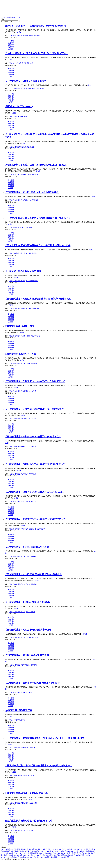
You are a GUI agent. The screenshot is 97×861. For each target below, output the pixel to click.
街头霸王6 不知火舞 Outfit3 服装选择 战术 (55, 849)
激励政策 (39, 853)
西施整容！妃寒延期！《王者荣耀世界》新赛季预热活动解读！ (36, 26)
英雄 (33, 748)
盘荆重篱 (25, 391)
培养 (23, 336)
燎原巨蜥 (25, 474)
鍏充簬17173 (5, 857)
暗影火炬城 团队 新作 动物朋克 (16, 849)
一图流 (28, 336)
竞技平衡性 (40, 89)
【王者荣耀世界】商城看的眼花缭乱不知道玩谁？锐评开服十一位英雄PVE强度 (44, 738)
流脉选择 (34, 363)
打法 (34, 446)
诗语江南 (22, 720)
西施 (11, 35)
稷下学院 (29, 253)
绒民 (75, 853)
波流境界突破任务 (39, 529)
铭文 (27, 692)
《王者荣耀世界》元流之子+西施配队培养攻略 (28, 629)
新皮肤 (32, 147)
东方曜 (24, 200)
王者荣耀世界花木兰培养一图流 (20, 354)
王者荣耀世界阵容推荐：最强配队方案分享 (26, 793)
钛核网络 (89, 849)
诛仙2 (15, 63)
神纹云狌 (25, 446)
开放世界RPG (35, 336)
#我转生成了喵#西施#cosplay (19, 106)
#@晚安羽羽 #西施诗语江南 (18, 710)
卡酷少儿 (43, 851)
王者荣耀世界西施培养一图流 (19, 326)
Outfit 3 (3, 849)
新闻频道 (8, 17)
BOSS (31, 391)
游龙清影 (26, 63)
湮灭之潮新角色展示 (34, 849)
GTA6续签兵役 (37, 855)
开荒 (23, 612)
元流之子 (32, 612)
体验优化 (33, 89)
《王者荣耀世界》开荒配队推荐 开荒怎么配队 (28, 602)
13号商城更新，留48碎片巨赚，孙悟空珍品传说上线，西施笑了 (36, 165)
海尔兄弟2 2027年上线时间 (55, 851)
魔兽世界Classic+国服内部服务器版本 (13, 855)
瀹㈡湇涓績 (55, 857)
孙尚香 (31, 35)
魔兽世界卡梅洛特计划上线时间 (79, 855)
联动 (31, 63)
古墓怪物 (68, 851)
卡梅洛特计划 (28, 853)
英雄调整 (25, 35)
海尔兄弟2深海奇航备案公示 (58, 853)
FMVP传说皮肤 (29, 174)
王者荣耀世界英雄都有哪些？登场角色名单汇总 (28, 820)
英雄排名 (34, 584)
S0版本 (29, 200)
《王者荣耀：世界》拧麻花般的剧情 (23, 271)
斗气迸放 (29, 855)
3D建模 (24, 775)
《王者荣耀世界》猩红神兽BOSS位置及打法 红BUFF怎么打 (35, 492)
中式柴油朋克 (81, 851)
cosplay (24, 116)
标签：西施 (16, 17)
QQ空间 (11, 41)
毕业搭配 (35, 200)
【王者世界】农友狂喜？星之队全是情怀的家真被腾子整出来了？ (37, 218)
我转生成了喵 (17, 116)
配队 (28, 556)
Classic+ (73, 851)
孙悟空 (37, 174)
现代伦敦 (46, 855)
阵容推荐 (25, 803)
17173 (3, 17)
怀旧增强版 (19, 853)
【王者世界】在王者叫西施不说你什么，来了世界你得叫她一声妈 (37, 245)
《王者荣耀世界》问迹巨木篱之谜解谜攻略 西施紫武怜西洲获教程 (38, 298)
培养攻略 (34, 556)
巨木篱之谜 (26, 308)
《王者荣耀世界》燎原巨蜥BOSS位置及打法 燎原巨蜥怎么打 (35, 464)
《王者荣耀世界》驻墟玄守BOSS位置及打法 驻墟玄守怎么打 (35, 519)
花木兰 (24, 363)
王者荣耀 (20, 63)
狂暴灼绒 (25, 419)
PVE (23, 584)
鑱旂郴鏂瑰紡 (45, 857)
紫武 (38, 308)
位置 (34, 391)
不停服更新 (26, 89)
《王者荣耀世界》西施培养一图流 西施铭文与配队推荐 (32, 683)
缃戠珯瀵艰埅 (65, 857)
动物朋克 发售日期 (10, 851)
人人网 (10, 49)
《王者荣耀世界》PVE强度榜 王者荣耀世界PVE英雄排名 (33, 574)
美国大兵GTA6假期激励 (77, 849)
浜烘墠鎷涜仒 (14, 857)
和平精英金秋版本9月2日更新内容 (28, 851)
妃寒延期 (37, 35)
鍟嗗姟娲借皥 (35, 857)
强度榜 (28, 584)
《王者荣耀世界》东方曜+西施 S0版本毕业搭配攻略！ (32, 192)
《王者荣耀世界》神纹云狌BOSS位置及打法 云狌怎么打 (33, 436)
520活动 (22, 147)
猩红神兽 (25, 501)
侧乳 (34, 853)
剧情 (23, 281)
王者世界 (16, 227)
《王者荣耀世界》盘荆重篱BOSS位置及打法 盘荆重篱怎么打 (35, 381)
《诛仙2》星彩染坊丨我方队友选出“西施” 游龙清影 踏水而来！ (36, 53)
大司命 (21, 174)
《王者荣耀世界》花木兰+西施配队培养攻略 (27, 547)
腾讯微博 (11, 45)
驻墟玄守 (25, 529)
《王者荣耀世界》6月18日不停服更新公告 (26, 81)
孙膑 (30, 227)
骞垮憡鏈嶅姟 (24, 857)
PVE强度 (25, 748)
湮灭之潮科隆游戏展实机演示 (59, 855)
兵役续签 (46, 853)
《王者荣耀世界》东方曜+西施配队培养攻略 (27, 655)
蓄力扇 (71, 853)
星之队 (21, 227)
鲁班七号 (22, 253)
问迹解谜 (33, 308)
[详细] (19, 32)
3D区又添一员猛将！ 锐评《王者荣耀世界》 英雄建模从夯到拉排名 (38, 765)
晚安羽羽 (16, 720)
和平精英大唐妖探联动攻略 (86, 853)
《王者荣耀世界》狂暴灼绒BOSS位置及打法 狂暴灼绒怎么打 (35, 409)
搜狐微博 (11, 47)
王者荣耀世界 (17, 35)
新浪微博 (11, 43)
